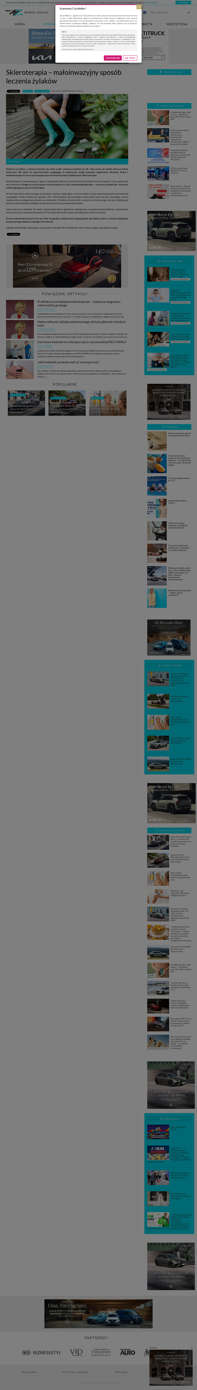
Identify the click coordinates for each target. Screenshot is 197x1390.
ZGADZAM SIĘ (113, 58)
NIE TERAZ (130, 58)
